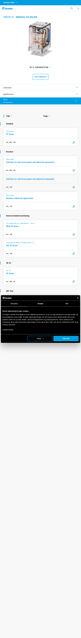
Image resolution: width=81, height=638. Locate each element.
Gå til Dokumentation (39, 67)
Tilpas (39, 338)
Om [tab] (67, 303)
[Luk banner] (78, 298)
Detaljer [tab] (40, 303)
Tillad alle (66, 338)
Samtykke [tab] (14, 303)
